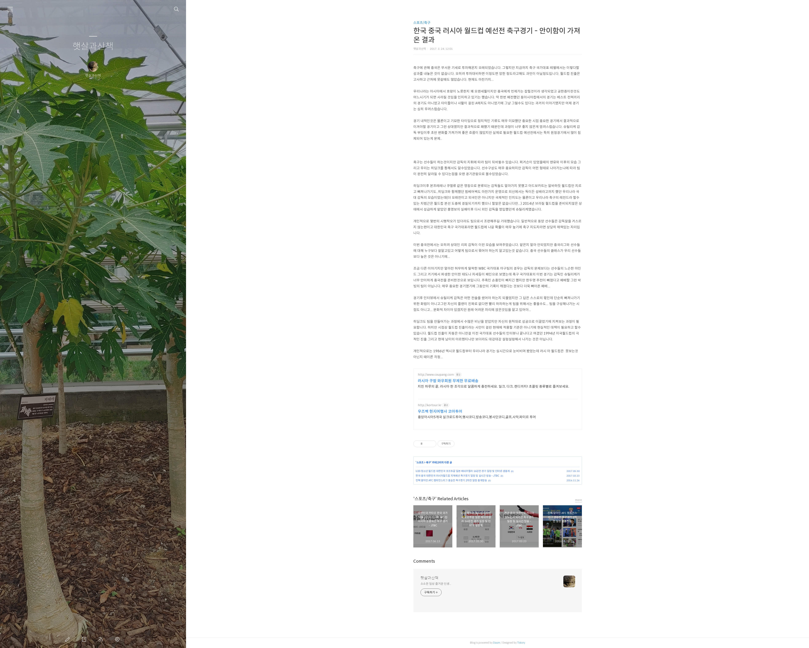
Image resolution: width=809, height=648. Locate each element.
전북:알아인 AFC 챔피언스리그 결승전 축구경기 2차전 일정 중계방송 (451, 480)
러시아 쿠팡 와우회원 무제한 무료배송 (448, 381)
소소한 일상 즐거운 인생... (436, 584)
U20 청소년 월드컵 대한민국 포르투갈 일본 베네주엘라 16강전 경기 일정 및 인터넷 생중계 (463, 471)
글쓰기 (68, 639)
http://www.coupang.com (436, 374)
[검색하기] (176, 9)
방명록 (85, 639)
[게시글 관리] (431, 444)
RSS (101, 639)
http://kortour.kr (429, 405)
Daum (496, 642)
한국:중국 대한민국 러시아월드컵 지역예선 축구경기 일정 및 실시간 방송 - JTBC (457, 475)
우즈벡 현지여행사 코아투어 (440, 411)
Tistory (521, 642)
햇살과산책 (93, 46)
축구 (428, 462)
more (578, 500)
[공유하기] (426, 444)
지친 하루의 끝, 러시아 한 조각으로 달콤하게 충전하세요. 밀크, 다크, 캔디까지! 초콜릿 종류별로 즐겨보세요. (493, 386)
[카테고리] (10, 9)
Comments (424, 561)
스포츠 (420, 462)
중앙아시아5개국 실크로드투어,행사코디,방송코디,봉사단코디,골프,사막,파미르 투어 (477, 417)
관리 (118, 639)
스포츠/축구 (421, 22)
